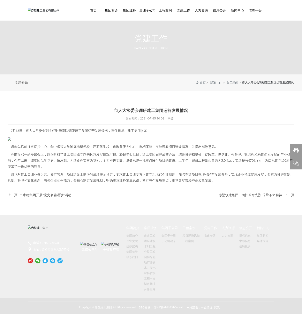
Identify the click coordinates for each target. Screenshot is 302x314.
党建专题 (21, 83)
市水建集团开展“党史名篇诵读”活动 (45, 195)
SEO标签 (144, 307)
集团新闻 (232, 82)
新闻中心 (215, 82)
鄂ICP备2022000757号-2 (168, 307)
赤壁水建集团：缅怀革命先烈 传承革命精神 (250, 195)
